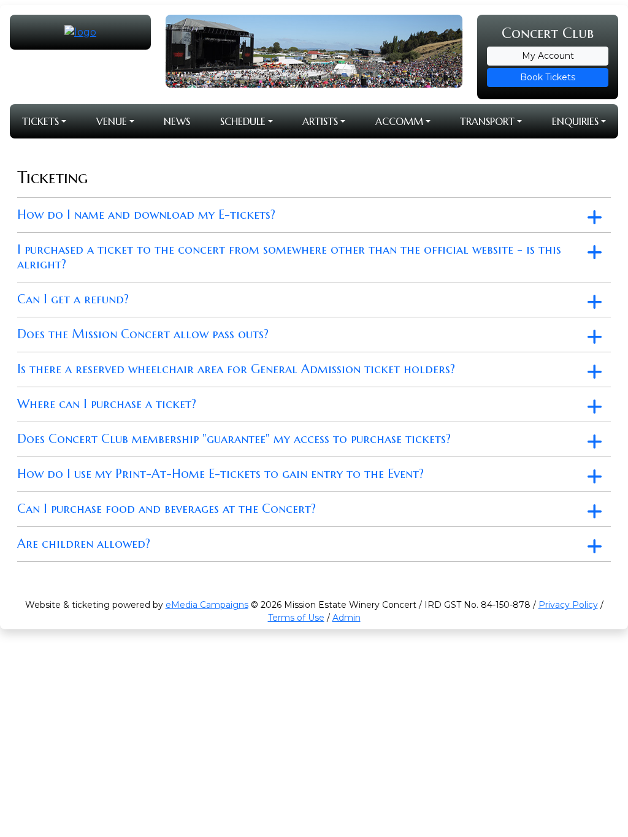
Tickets (40, 121)
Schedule (243, 121)
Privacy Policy (568, 604)
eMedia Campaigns (207, 604)
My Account (548, 55)
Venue (111, 121)
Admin (346, 617)
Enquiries (575, 121)
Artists (320, 121)
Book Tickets (547, 77)
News (177, 121)
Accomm (399, 121)
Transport (487, 121)
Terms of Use (296, 617)
